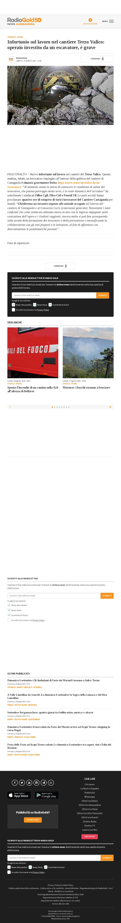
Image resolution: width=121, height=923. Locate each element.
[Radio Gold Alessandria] (24, 21)
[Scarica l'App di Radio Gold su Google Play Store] (46, 795)
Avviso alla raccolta (60, 903)
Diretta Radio (90, 821)
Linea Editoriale (72, 888)
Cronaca (11, 37)
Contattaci (89, 836)
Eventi (20, 687)
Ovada (20, 37)
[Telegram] (44, 783)
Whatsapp (90, 796)
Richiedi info (33, 820)
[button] (111, 407)
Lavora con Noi (89, 829)
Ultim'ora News (90, 801)
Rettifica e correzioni (64, 891)
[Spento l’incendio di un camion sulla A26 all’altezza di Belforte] (32, 352)
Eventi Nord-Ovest (60, 304)
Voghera (37, 687)
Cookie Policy (67, 885)
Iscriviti (102, 295)
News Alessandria (23, 304)
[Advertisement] (60, 148)
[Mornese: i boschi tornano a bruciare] (88, 352)
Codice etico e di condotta (52, 888)
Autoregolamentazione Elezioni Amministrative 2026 (61, 894)
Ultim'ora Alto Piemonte (89, 813)
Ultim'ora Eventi (89, 817)
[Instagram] (36, 783)
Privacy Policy (43, 310)
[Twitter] (22, 783)
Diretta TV (89, 825)
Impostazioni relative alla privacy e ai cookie (60, 900)
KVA (68, 919)
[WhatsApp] (51, 783)
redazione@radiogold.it (71, 916)
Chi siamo (90, 784)
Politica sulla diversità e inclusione (24, 888)
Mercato (28, 687)
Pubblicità (89, 792)
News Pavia (42, 304)
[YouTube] (29, 783)
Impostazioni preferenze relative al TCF (60, 897)
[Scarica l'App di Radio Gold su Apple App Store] (19, 795)
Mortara (32, 705)
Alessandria (34, 719)
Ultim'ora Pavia (90, 809)
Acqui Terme (30, 737)
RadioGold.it (68, 911)
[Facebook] (15, 783)
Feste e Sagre (21, 705)
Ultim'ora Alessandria (90, 805)
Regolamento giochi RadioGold (93, 888)
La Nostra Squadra (90, 788)
